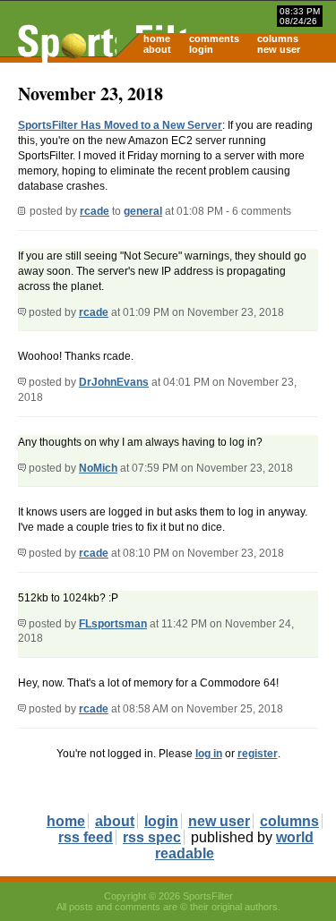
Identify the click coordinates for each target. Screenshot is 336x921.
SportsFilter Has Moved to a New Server (120, 125)
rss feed (85, 837)
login (201, 49)
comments (214, 38)
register (257, 753)
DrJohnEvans (114, 382)
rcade (94, 211)
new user (278, 49)
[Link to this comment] (22, 312)
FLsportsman (113, 624)
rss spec (152, 837)
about (157, 49)
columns (277, 38)
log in (208, 753)
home (156, 38)
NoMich (98, 468)
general (143, 211)
